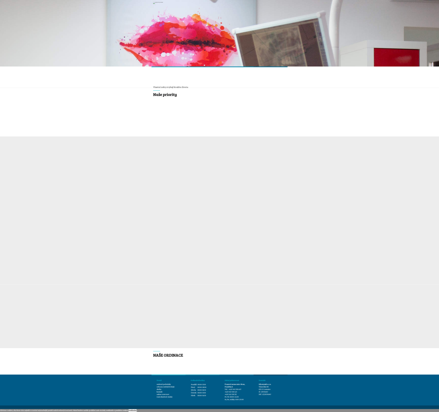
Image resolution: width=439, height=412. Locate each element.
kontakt (159, 392)
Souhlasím (133, 410)
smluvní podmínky (164, 384)
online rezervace (163, 394)
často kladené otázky (165, 397)
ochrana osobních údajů (165, 387)
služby (159, 389)
